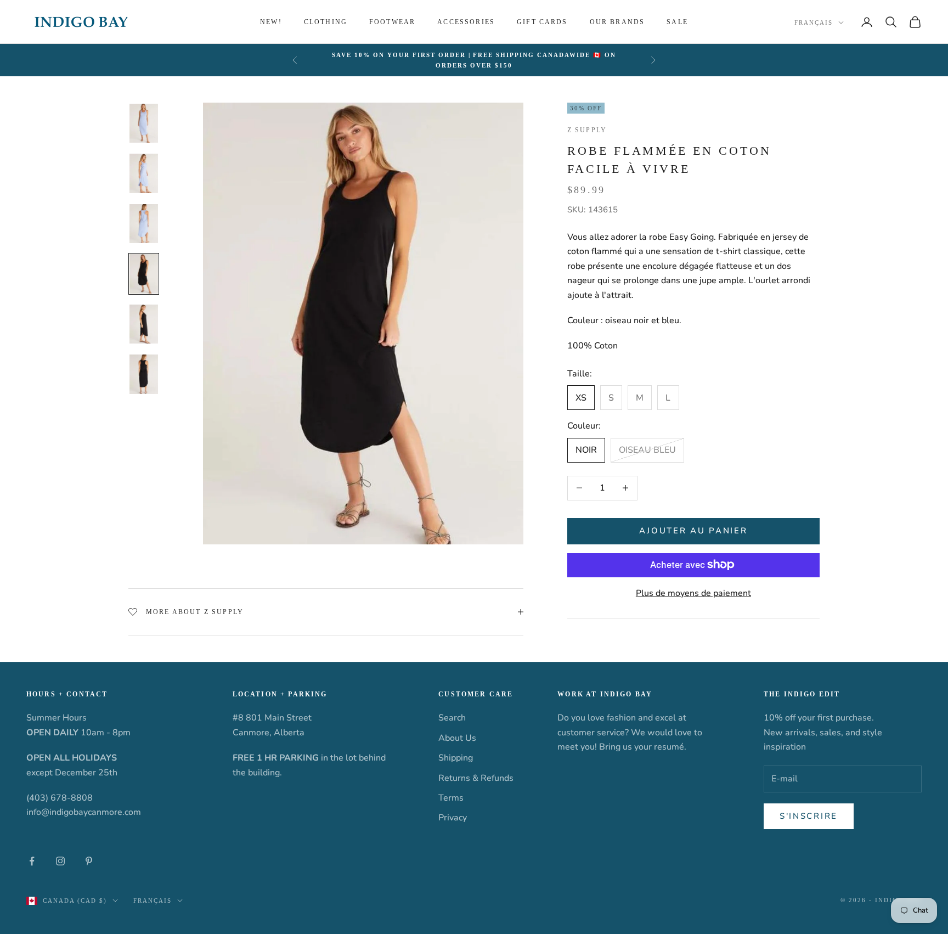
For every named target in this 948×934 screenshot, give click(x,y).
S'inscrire (809, 816)
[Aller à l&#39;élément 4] (143, 274)
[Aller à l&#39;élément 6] (143, 374)
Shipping (455, 758)
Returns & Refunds (476, 778)
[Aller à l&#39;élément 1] (143, 123)
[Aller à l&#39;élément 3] (143, 224)
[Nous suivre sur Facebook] (31, 861)
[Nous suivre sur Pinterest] (88, 861)
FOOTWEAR (392, 22)
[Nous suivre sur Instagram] (60, 861)
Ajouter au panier (693, 530)
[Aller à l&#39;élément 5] (143, 324)
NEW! (271, 22)
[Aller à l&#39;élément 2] (143, 173)
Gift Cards (542, 22)
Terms (451, 798)
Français (813, 22)
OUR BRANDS (617, 22)
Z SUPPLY (587, 130)
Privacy (452, 818)
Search (452, 718)
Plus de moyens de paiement (693, 593)
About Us (457, 738)
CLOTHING (325, 22)
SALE (677, 22)
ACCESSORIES (466, 22)
